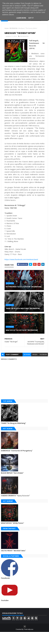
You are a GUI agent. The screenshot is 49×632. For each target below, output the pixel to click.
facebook (43, 354)
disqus (34, 354)
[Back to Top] (24, 626)
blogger (27, 354)
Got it (31, 18)
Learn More (21, 18)
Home (7, 28)
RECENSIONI (13, 28)
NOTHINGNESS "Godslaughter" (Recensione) (24, 287)
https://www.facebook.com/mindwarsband (21, 259)
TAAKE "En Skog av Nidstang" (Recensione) (23, 308)
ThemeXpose (28, 629)
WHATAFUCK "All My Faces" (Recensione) (22, 330)
